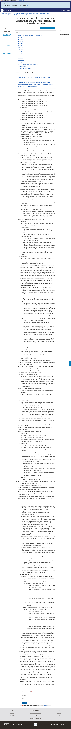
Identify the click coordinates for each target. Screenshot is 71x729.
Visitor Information (35, 710)
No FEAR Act (35, 715)
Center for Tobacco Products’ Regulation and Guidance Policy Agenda (6, 46)
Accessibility (12, 715)
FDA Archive (12, 710)
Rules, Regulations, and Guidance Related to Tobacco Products (37, 13)
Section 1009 (21, 62)
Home (3, 13)
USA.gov (59, 715)
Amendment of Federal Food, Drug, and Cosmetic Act (29, 35)
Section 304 (20, 41)
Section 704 (20, 51)
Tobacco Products (8, 13)
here (27, 5)
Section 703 (20, 49)
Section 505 (20, 43)
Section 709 (20, 56)
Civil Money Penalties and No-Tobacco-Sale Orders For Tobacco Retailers (34, 82)
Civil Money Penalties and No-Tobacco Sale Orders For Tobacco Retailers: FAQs (35, 77)
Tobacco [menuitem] (61, 35)
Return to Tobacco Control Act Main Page (47, 28)
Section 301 (20, 37)
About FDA (12, 713)
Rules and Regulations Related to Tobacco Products (7, 35)
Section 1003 (21, 60)
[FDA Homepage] (6, 10)
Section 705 (20, 53)
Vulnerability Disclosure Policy (35, 718)
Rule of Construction (22, 66)
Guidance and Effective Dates (24, 68)
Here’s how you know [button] (21, 0)
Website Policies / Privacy (35, 713)
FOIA (59, 710)
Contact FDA (6, 724)
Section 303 (20, 39)
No (24, 698)
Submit (24, 702)
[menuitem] (64, 31)
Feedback (70, 363)
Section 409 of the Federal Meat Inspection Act (28, 64)
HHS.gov (59, 713)
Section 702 (20, 47)
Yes (25, 695)
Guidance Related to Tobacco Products (6, 40)
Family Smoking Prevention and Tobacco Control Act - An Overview (7, 52)
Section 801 (20, 58)
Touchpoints (45, 705)
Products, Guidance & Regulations (19, 13)
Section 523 (20, 45)
